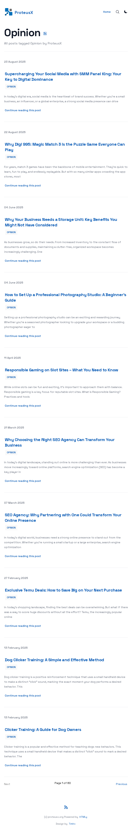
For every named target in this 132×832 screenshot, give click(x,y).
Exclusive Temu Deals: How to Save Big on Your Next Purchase (63, 590)
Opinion (11, 86)
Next (7, 784)
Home (107, 12)
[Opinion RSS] (45, 33)
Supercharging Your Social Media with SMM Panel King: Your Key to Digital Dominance (63, 76)
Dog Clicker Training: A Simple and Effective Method (54, 659)
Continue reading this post (23, 110)
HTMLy (83, 816)
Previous (121, 784)
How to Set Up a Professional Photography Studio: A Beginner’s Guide (65, 297)
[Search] (118, 12)
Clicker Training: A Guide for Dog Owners (43, 729)
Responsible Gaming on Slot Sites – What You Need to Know (61, 370)
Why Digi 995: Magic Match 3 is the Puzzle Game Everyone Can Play (65, 147)
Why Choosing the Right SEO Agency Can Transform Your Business (60, 442)
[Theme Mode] (126, 11)
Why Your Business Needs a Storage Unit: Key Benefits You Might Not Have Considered (61, 222)
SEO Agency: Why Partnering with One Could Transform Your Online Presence (63, 517)
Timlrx (72, 823)
